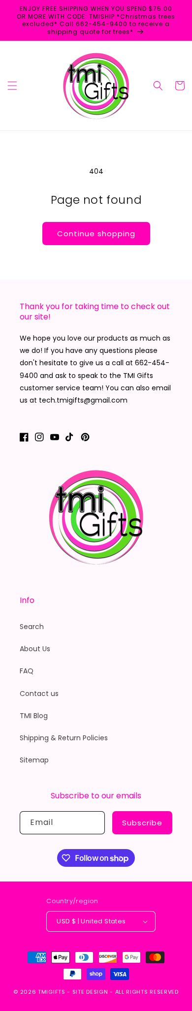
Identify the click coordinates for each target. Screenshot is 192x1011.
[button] (12, 85)
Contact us (39, 693)
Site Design (90, 992)
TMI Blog (34, 716)
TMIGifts (51, 992)
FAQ (26, 671)
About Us (35, 649)
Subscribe (142, 823)
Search (32, 627)
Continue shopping (96, 233)
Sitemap (34, 760)
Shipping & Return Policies (64, 738)
